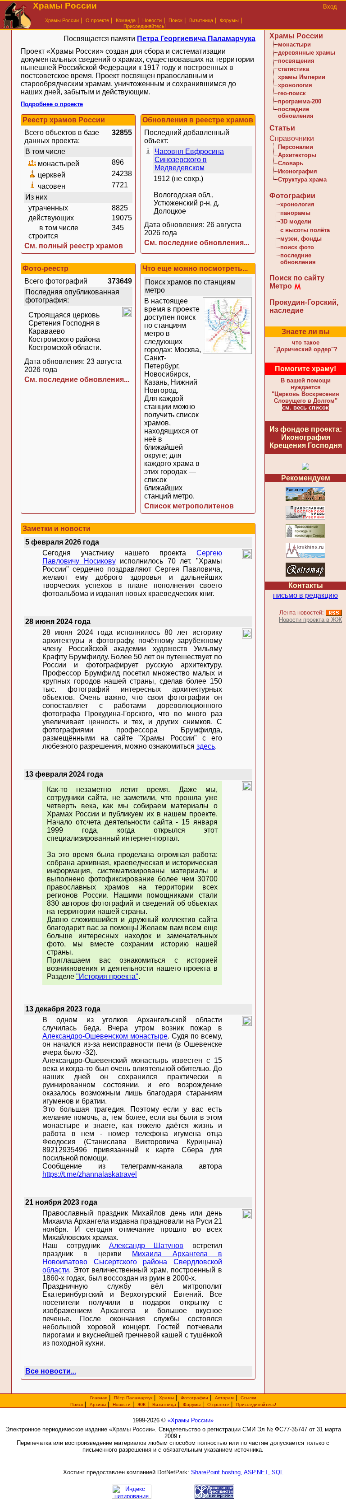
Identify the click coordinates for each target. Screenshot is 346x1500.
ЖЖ (141, 1404)
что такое (305, 346)
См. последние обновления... (196, 243)
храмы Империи (301, 77)
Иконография (297, 171)
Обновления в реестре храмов (197, 120)
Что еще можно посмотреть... (195, 268)
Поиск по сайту (296, 278)
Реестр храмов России (64, 120)
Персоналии (295, 147)
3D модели (295, 221)
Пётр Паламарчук (133, 1397)
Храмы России (62, 20)
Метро (280, 286)
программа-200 (299, 101)
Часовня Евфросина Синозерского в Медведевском (189, 160)
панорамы (295, 213)
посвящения (296, 60)
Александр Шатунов (146, 1245)
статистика (293, 68)
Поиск (175, 20)
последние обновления (296, 112)
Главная (98, 1397)
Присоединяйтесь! (144, 26)
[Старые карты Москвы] (305, 575)
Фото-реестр (45, 268)
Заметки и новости (57, 528)
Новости (152, 20)
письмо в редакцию (305, 595)
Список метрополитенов (189, 506)
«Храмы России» (191, 1420)
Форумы (229, 20)
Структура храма (302, 179)
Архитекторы (297, 155)
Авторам (224, 1397)
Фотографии (292, 196)
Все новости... (50, 1371)
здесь (205, 746)
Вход (330, 6)
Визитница (201, 20)
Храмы (166, 1397)
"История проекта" (107, 976)
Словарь (290, 163)
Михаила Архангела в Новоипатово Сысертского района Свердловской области (132, 1262)
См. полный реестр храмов (73, 246)
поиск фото (297, 247)
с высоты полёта (305, 230)
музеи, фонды (301, 238)
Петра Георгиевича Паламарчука (196, 38)
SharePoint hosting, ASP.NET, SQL (237, 1472)
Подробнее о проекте (52, 104)
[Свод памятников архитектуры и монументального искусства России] (305, 499)
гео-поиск (292, 93)
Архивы (98, 1404)
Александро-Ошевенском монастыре (105, 1036)
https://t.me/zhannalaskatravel (89, 1174)
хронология (295, 85)
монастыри (294, 44)
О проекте (218, 1404)
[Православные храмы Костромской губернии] (305, 518)
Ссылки (248, 1397)
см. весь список (305, 407)
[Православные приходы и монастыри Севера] (305, 536)
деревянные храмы (306, 52)
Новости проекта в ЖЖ (310, 619)
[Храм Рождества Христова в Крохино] (305, 556)
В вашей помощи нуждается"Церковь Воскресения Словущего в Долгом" (305, 390)
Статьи (282, 128)
